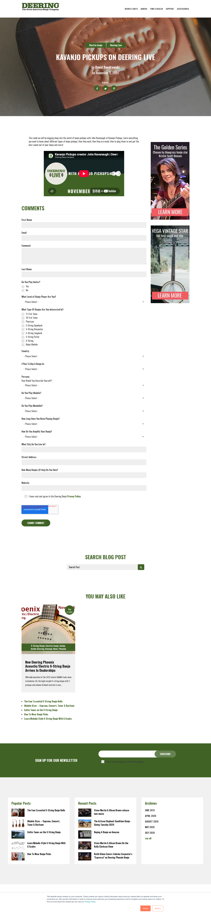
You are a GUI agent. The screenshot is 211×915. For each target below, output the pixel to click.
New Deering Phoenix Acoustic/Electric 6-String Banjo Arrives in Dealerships (47, 666)
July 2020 (150, 832)
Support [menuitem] (170, 8)
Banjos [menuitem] (144, 8)
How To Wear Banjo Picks (36, 714)
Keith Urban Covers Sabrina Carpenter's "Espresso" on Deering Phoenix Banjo (113, 855)
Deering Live (116, 45)
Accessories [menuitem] (183, 8)
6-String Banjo (38, 645)
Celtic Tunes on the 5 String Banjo (41, 710)
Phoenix (62, 648)
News (55, 648)
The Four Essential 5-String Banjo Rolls (43, 701)
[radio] (84, 286)
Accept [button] (145, 908)
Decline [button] (158, 908)
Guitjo (62, 645)
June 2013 (150, 810)
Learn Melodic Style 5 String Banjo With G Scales (48, 718)
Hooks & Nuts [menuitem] (131, 8)
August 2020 (151, 821)
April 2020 (150, 816)
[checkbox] (84, 288)
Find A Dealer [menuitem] (156, 8)
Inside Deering (37, 648)
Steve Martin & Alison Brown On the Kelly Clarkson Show (111, 844)
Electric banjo (95, 45)
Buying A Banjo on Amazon (106, 832)
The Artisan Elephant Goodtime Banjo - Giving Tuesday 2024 (112, 822)
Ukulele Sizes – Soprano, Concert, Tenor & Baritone (49, 705)
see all (148, 838)
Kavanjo (48, 648)
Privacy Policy (90, 901)
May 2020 (150, 827)
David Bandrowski (107, 67)
